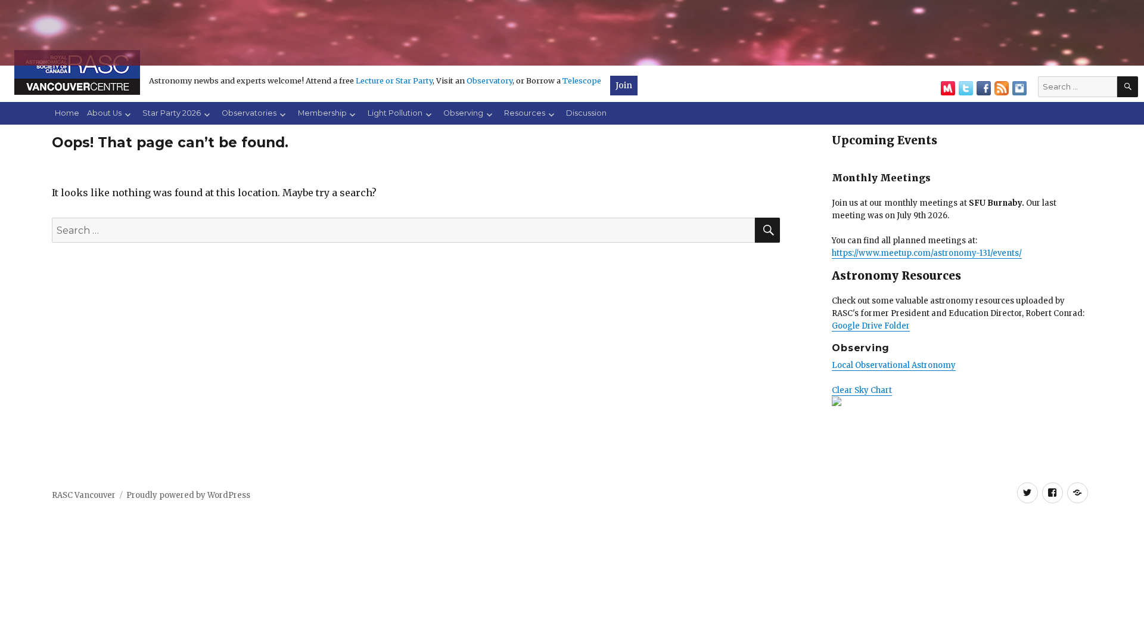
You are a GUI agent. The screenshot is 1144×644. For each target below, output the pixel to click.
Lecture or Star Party (394, 80)
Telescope (581, 80)
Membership (322, 113)
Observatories (249, 113)
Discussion (586, 113)
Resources (524, 113)
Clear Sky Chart (862, 390)
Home (67, 113)
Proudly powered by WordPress (188, 495)
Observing (463, 113)
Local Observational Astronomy (894, 365)
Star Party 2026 (171, 113)
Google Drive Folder (871, 326)
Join (623, 85)
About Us (104, 113)
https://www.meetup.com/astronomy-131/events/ (927, 253)
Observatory (489, 80)
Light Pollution (395, 113)
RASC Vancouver (84, 495)
